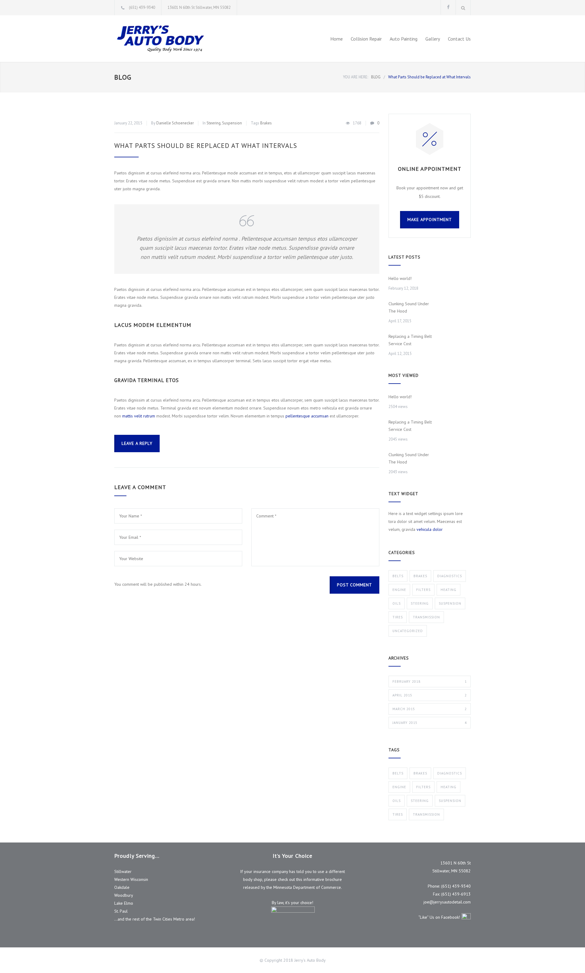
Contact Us (459, 39)
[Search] (463, 7)
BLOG (122, 77)
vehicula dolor (430, 529)
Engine (399, 590)
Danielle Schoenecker (175, 123)
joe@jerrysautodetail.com (447, 902)
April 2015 (429, 695)
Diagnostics (449, 576)
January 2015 (429, 723)
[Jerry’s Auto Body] (170, 38)
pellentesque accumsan (306, 416)
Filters (423, 590)
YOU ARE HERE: (355, 77)
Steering (214, 123)
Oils (396, 603)
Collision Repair (366, 39)
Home (336, 39)
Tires (397, 617)
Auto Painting (403, 39)
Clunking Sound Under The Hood (408, 307)
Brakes (266, 123)
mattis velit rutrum (138, 416)
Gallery (432, 39)
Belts (397, 576)
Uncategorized (407, 631)
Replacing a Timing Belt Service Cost (410, 340)
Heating (448, 590)
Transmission (426, 617)
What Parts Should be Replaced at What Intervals (205, 145)
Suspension (232, 123)
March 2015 (429, 709)
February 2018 (429, 681)
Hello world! (400, 278)
